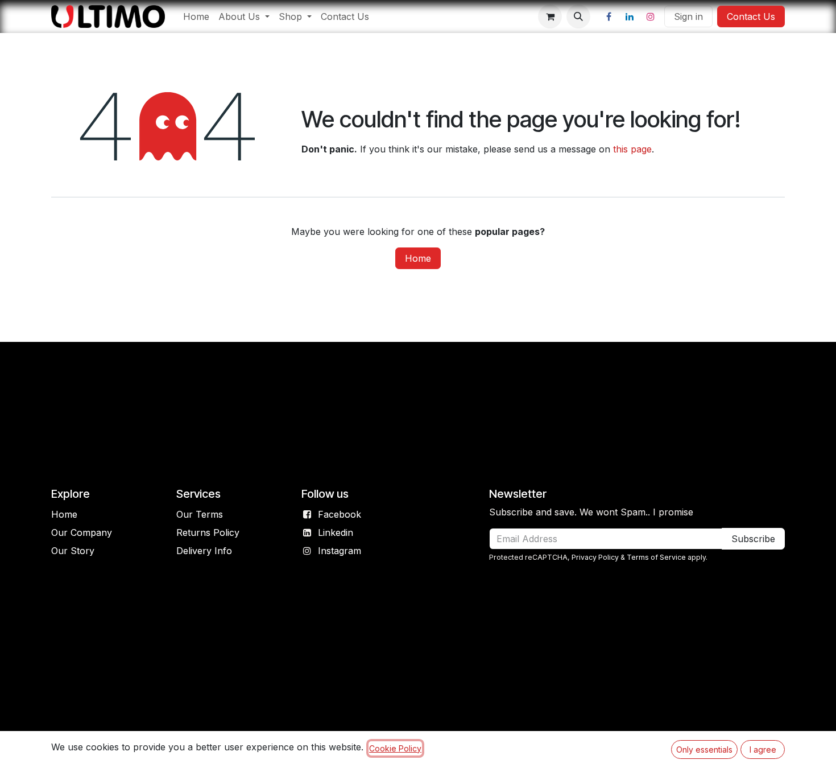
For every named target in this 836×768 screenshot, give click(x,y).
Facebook (339, 514)
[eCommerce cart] (550, 16)
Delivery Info (204, 550)
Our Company (81, 532)
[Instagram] (651, 16)
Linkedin (335, 532)
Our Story (72, 550)
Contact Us (751, 16)
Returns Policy (207, 532)
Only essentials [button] (704, 749)
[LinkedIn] (629, 16)
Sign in (688, 16)
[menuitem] (196, 16)
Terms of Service (656, 557)
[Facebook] (608, 16)
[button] (578, 16)
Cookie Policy (395, 748)
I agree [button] (763, 749)
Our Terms (199, 514)
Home (418, 258)
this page (632, 149)
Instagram (339, 550)
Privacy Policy (595, 557)
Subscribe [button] (753, 538)
